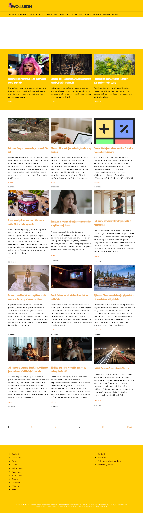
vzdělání (97, 182)
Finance (33, 14)
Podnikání (65, 14)
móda (53, 101)
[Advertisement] (71, 33)
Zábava (106, 14)
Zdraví (115, 14)
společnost (12, 101)
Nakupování (52, 14)
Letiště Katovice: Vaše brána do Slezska (111, 368)
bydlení (10, 182)
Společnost (77, 14)
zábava (10, 330)
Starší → (131, 427)
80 (103, 427)
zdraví (10, 258)
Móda (42, 14)
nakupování (98, 101)
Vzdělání (97, 14)
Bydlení (12, 14)
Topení (87, 14)
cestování (97, 330)
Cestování (23, 14)
